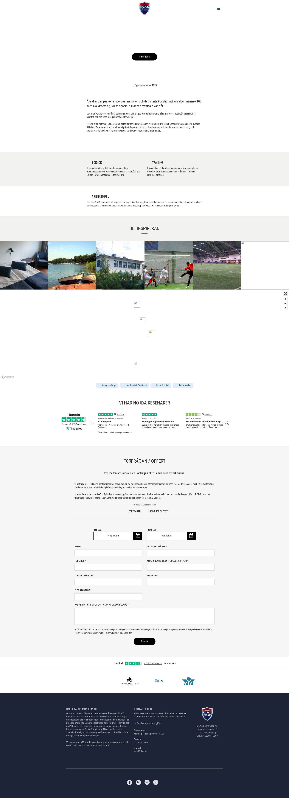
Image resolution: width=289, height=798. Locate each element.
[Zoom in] (285, 299)
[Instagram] (147, 783)
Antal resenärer (157, 546)
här (107, 745)
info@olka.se (140, 751)
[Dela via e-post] (200, 143)
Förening (80, 561)
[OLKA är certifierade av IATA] (189, 680)
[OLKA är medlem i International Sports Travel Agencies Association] (159, 680)
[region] (144, 335)
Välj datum (113, 535)
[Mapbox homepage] (7, 377)
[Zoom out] (285, 303)
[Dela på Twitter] (191, 143)
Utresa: (106, 533)
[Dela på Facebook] (186, 143)
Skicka (144, 641)
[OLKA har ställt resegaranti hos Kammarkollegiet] (130, 680)
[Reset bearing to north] (285, 308)
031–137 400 (263, 8)
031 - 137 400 (141, 742)
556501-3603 (211, 735)
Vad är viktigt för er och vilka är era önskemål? (101, 604)
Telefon (152, 575)
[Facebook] (129, 783)
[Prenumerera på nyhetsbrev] (155, 783)
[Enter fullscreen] (285, 293)
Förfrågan (144, 56)
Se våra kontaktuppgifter (148, 723)
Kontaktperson (84, 575)
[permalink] (196, 143)
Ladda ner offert (158, 511)
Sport (78, 546)
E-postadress (83, 590)
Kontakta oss (281, 8)
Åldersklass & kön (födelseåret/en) (167, 561)
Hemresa (159, 533)
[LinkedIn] (138, 783)
